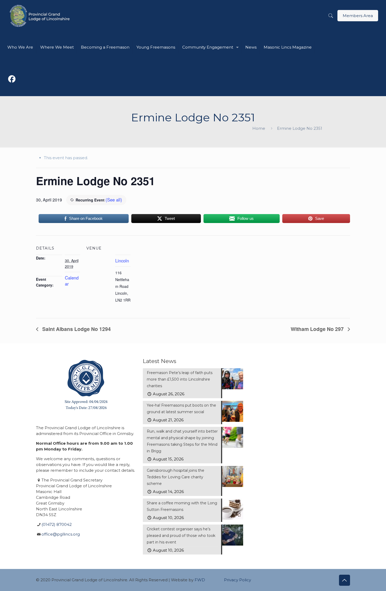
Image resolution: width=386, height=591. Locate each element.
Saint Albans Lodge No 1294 (76, 329)
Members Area (358, 15)
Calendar (72, 280)
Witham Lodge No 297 (318, 329)
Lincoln (122, 260)
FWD (200, 579)
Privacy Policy (237, 579)
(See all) (114, 199)
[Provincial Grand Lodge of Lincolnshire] (40, 16)
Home (258, 128)
